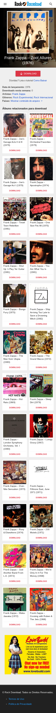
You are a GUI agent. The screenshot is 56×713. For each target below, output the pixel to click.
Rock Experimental (23, 97)
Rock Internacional (43, 97)
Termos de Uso (16, 699)
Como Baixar (40, 80)
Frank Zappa (18, 94)
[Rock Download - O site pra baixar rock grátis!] (28, 3)
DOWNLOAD (30, 73)
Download (14, 150)
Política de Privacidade (20, 704)
